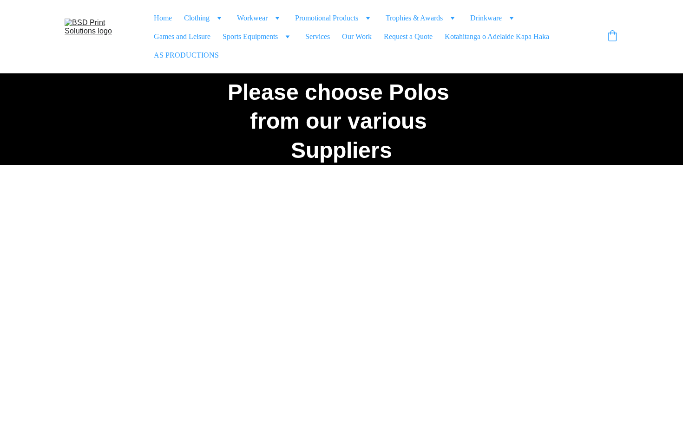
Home (163, 18)
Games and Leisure (182, 36)
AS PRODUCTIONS (186, 55)
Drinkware (486, 18)
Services (317, 36)
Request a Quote (408, 36)
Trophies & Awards (414, 18)
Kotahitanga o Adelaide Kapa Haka (497, 36)
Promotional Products (326, 18)
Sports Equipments (250, 36)
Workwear (252, 18)
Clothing (197, 18)
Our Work (357, 36)
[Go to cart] (612, 37)
